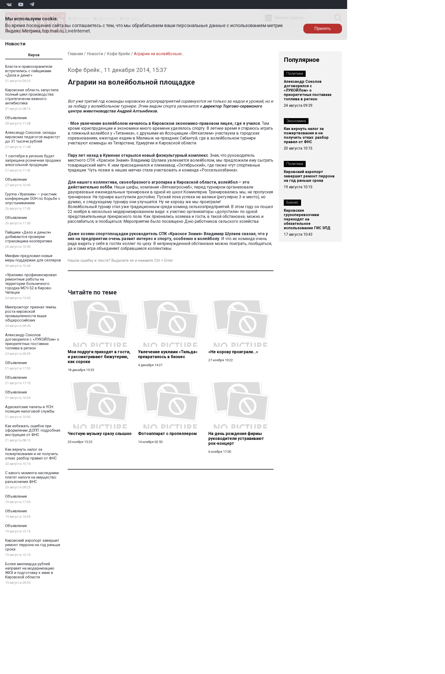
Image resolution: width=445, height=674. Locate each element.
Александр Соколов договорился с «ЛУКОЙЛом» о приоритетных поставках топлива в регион (32, 341)
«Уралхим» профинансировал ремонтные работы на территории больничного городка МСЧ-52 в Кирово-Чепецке (31, 284)
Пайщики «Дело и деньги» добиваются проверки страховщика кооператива (28, 236)
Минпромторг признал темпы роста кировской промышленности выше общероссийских (30, 314)
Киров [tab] (34, 55)
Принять (322, 28)
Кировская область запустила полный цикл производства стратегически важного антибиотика (31, 96)
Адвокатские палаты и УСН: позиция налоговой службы (29, 409)
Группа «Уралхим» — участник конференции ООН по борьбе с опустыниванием (32, 198)
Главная (75, 53)
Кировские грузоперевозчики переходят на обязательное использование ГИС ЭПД (307, 219)
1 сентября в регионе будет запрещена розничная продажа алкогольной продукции (33, 160)
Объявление (16, 118)
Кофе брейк (118, 53)
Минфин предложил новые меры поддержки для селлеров (33, 258)
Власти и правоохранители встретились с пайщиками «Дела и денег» (28, 71)
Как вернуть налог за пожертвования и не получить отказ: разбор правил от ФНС (31, 454)
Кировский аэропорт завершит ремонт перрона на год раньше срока (32, 545)
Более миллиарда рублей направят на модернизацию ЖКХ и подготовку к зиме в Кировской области (29, 570)
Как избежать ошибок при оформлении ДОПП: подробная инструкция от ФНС (32, 430)
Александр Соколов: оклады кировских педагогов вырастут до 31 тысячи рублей (32, 137)
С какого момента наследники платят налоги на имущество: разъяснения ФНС (32, 477)
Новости (15, 44)
